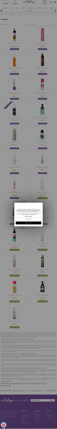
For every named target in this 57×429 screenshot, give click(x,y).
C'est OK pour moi (28, 222)
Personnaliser (28, 219)
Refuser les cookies (28, 216)
